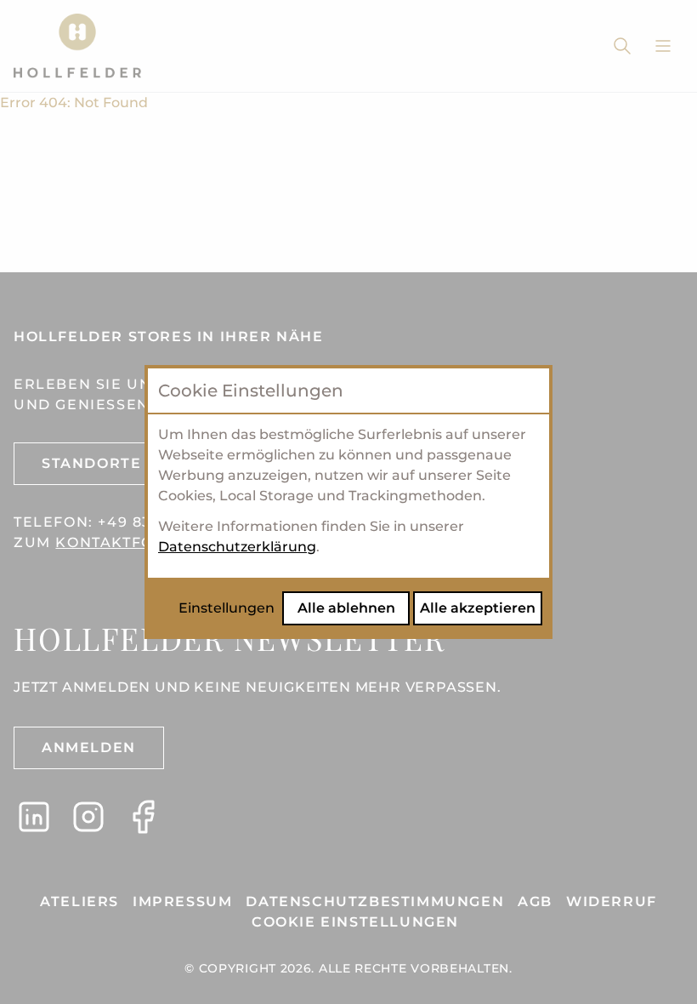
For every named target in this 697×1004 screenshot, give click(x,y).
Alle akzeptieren (478, 608)
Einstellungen (226, 608)
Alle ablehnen (346, 608)
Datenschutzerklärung (237, 547)
